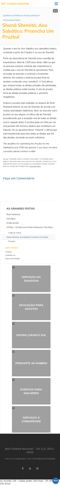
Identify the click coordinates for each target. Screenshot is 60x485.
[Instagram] (37, 468)
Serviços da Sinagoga (31, 278)
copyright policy (35, 166)
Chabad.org (20, 459)
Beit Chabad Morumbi (15, 3)
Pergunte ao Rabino (31, 363)
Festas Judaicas (31, 15)
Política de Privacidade (46, 459)
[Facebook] (23, 468)
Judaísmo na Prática (12, 15)
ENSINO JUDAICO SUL (31, 335)
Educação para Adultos (31, 306)
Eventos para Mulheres (31, 391)
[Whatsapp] (30, 468)
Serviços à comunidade (31, 419)
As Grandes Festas (11, 20)
